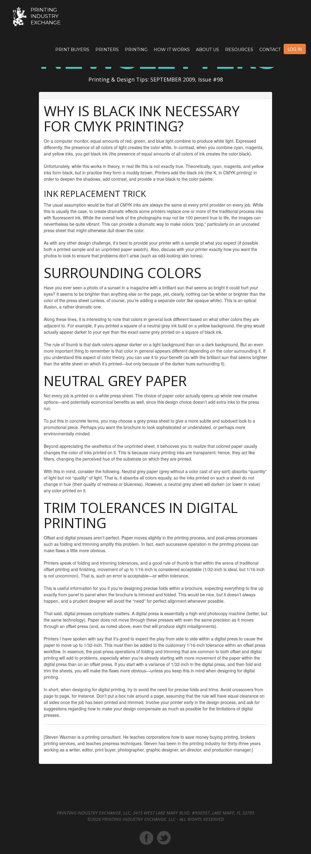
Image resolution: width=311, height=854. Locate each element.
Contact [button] (270, 49)
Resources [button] (239, 49)
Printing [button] (136, 49)
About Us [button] (207, 49)
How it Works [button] (172, 49)
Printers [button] (107, 49)
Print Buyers (72, 49)
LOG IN (295, 49)
